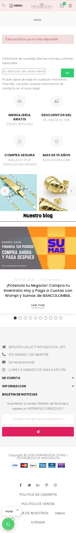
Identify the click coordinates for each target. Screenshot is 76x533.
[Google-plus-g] (38, 485)
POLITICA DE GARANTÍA (38, 495)
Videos (60, 513)
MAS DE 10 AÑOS (56, 155)
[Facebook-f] (20, 485)
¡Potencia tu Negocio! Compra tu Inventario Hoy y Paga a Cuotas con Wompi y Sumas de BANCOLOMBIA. (38, 290)
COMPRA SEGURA (19, 155)
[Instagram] (55, 485)
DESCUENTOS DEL (56, 115)
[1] (38, 431)
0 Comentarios (51, 280)
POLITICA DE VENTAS (38, 504)
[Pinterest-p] (46, 485)
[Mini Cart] (60, 5)
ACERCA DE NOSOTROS (30, 513)
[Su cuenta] (68, 5)
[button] (11, 511)
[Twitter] (29, 485)
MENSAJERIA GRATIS (19, 117)
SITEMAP (38, 522)
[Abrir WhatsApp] (8, 524)
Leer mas (38, 305)
